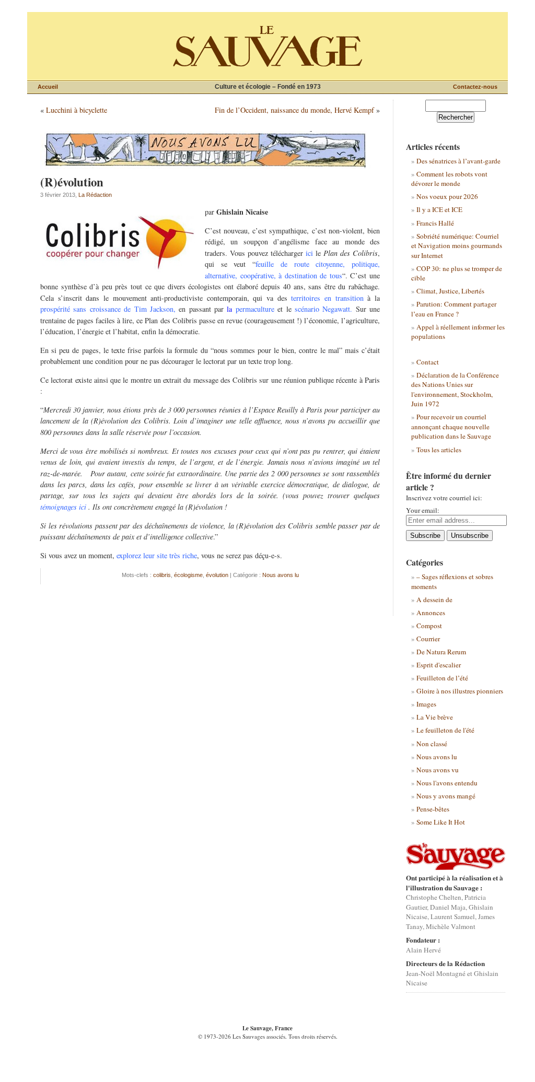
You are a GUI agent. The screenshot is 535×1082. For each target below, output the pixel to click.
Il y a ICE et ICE (439, 209)
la (250, 309)
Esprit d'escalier (438, 664)
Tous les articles (438, 449)
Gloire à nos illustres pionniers (459, 691)
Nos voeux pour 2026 (447, 196)
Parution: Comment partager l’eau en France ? (453, 308)
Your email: (422, 510)
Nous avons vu (437, 769)
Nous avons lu (280, 575)
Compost (429, 625)
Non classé (431, 743)
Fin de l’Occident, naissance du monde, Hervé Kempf (294, 110)
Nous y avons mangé (445, 796)
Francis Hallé (435, 223)
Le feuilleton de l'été (445, 730)
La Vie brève (434, 717)
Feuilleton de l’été (442, 678)
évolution (217, 575)
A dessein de (434, 599)
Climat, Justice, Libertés (450, 291)
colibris (162, 575)
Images (426, 704)
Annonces (430, 612)
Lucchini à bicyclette (76, 110)
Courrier (428, 638)
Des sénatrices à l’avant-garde (458, 161)
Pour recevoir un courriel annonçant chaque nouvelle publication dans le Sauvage (451, 426)
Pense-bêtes (432, 809)
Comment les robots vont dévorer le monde (449, 178)
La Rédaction (95, 195)
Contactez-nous (475, 87)
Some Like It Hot (440, 822)
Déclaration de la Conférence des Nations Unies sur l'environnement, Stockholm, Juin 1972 (455, 389)
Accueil (48, 87)
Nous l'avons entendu (447, 782)
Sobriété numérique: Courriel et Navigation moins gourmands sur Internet (456, 245)
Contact (427, 362)
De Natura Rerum (441, 651)
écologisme (188, 575)
